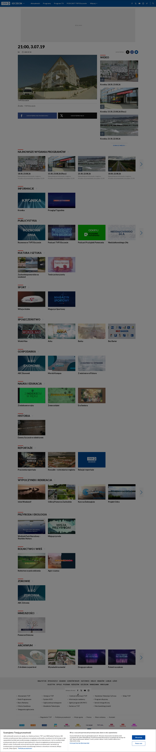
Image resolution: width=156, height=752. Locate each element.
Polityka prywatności (25, 748)
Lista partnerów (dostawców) (79, 743)
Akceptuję (138, 737)
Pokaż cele (138, 743)
